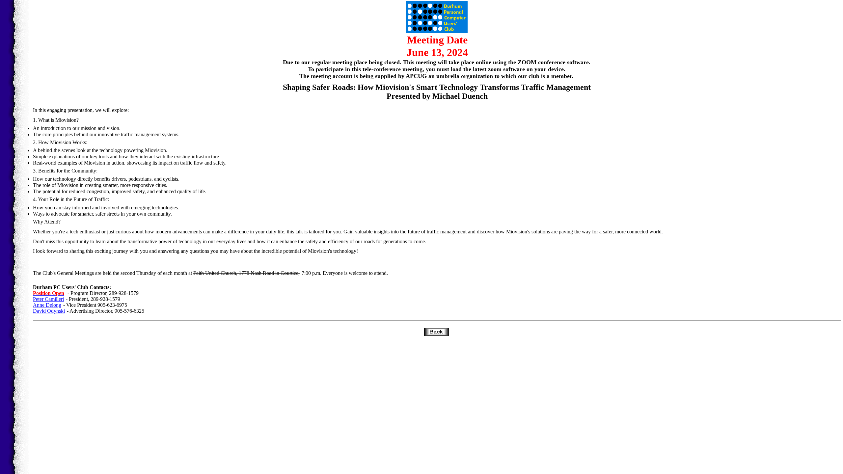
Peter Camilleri (48, 299)
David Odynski (49, 311)
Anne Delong (47, 305)
